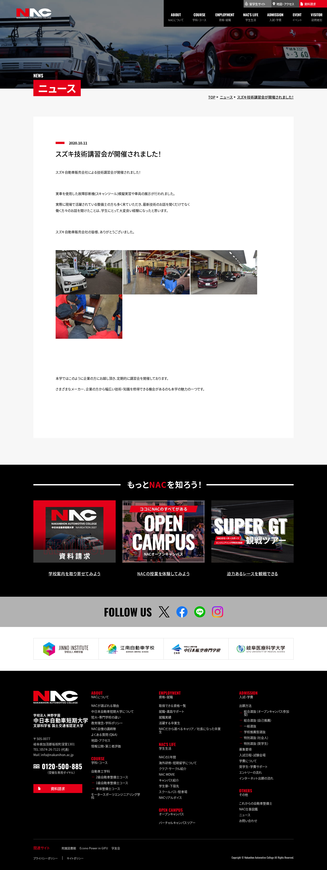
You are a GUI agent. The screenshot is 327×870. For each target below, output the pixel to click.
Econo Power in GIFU (94, 848)
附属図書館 (69, 848)
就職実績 (165, 717)
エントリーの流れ (250, 772)
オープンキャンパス (171, 814)
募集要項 (245, 749)
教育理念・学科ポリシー (107, 723)
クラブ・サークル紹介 (172, 768)
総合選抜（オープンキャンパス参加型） (266, 713)
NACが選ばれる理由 (105, 705)
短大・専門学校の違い (105, 717)
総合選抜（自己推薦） (258, 720)
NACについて (176, 17)
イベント (297, 17)
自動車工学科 (100, 771)
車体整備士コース (108, 788)
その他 (243, 794)
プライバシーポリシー (45, 858)
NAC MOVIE (167, 774)
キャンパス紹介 (169, 780)
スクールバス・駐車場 (173, 791)
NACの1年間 (167, 757)
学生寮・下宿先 (169, 786)
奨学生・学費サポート (253, 766)
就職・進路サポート (171, 711)
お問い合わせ (248, 820)
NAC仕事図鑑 (248, 809)
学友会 (115, 848)
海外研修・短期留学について (178, 762)
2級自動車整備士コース (112, 777)
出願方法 (245, 705)
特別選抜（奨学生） (256, 743)
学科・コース (199, 17)
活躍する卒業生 (169, 723)
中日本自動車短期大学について (112, 711)
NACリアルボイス (170, 797)
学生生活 (250, 17)
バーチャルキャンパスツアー (177, 822)
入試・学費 (275, 17)
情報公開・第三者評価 (106, 746)
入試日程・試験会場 (252, 755)
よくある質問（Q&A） (104, 734)
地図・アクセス (100, 740)
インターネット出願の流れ (256, 778)
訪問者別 (317, 17)
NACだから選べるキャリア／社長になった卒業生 (190, 730)
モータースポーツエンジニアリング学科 (115, 796)
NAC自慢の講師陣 (103, 728)
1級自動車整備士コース (112, 783)
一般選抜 (250, 726)
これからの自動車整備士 (255, 803)
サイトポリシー (75, 858)
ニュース (244, 815)
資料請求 (58, 788)
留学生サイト (257, 4)
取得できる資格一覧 (172, 705)
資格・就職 (224, 17)
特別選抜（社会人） (256, 737)
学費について (248, 760)
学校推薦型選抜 (255, 732)
